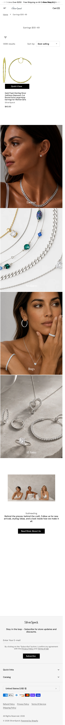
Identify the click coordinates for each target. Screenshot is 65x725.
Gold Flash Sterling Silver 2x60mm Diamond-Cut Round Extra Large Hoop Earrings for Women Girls (15, 96)
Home (5, 14)
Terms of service (38, 704)
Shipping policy (9, 707)
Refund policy (9, 704)
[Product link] (17, 81)
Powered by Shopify (29, 721)
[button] (6, 8)
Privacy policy (23, 704)
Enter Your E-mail (11, 640)
